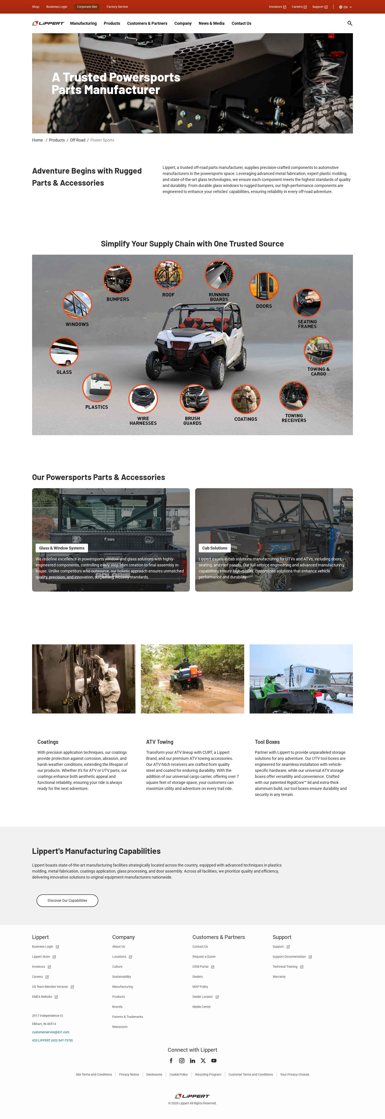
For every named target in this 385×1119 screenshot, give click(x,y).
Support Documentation (290, 956)
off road (77, 140)
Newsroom (119, 1027)
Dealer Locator (202, 996)
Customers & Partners (147, 23)
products (57, 140)
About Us (118, 946)
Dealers (197, 976)
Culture (117, 966)
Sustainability (121, 976)
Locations (119, 956)
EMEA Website (42, 996)
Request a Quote (203, 956)
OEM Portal (200, 966)
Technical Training (285, 966)
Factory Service (117, 6)
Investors (276, 6)
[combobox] (346, 7)
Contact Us (241, 23)
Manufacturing (83, 23)
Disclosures (154, 1074)
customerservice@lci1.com (50, 1032)
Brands (117, 1006)
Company (183, 23)
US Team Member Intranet (50, 986)
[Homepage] (48, 23)
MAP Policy (200, 986)
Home (38, 140)
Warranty (279, 976)
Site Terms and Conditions (94, 1074)
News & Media (212, 23)
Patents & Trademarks (127, 1017)
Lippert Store (41, 956)
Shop (35, 6)
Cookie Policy (179, 1074)
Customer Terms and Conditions (251, 1074)
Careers (297, 6)
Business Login (56, 6)
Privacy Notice (129, 1074)
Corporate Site (87, 6)
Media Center (201, 1006)
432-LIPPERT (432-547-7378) (52, 1040)
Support (318, 6)
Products (112, 23)
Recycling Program (208, 1074)
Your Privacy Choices (294, 1074)
